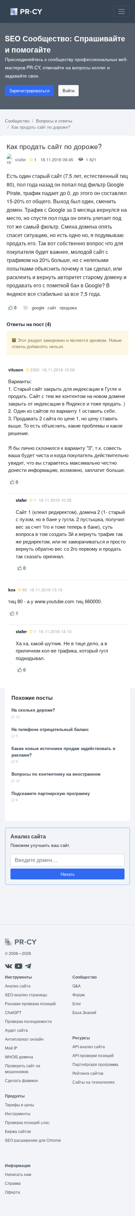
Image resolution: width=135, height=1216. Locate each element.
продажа (68, 307)
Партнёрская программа (95, 1064)
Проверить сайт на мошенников (22, 1068)
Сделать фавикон (21, 1080)
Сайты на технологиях (93, 1082)
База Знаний (84, 1012)
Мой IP (11, 1047)
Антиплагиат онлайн (24, 1039)
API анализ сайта (88, 1046)
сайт (52, 307)
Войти (68, 90)
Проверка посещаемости (28, 1021)
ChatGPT (13, 1012)
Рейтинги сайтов (87, 1073)
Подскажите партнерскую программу (50, 793)
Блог (76, 1003)
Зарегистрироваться (29, 90)
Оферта (12, 1192)
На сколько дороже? (33, 710)
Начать (68, 874)
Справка (13, 1183)
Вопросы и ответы (54, 121)
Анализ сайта (28, 836)
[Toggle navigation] (121, 11)
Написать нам (18, 1174)
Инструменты (17, 1113)
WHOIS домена (19, 1056)
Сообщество (17, 121)
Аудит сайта (16, 1030)
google (38, 307)
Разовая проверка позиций (30, 1003)
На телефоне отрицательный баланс (50, 729)
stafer (20, 159)
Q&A (76, 985)
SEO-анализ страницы (26, 994)
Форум (78, 994)
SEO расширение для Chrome (33, 1140)
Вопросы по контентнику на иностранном (56, 774)
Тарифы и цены (19, 1104)
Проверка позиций (27, 1122)
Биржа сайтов (18, 1131)
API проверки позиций (93, 1055)
